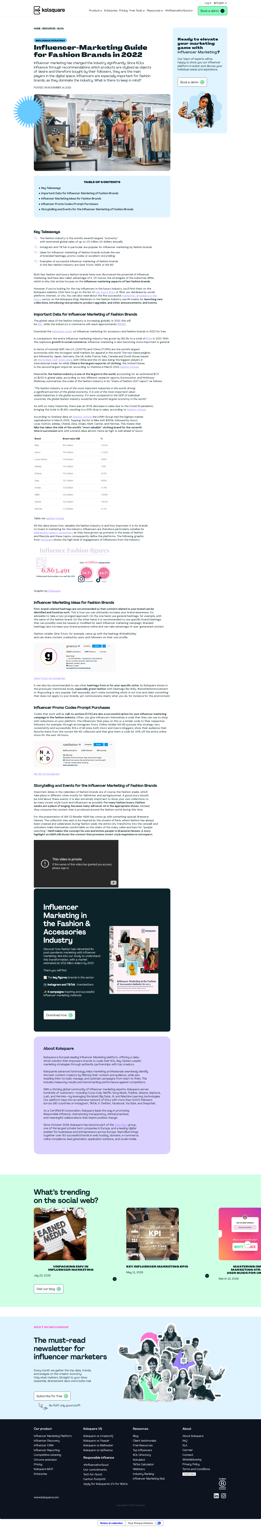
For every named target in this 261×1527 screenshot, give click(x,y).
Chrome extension (45, 1460)
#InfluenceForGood (95, 1465)
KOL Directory (142, 1455)
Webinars (139, 1469)
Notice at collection (111, 1523)
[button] (220, 3)
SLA (184, 1445)
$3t (40, 324)
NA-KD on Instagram (47, 774)
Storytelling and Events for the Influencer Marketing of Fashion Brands (87, 209)
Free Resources (143, 1445)
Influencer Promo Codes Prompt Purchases (69, 204)
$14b (149, 338)
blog (60, 29)
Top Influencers (142, 1450)
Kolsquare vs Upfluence (98, 1450)
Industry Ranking (143, 1474)
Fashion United (129, 367)
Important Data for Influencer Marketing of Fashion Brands (79, 193)
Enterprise (40, 1474)
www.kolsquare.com (46, 1497)
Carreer (187, 1450)
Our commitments (95, 1470)
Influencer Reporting (47, 1450)
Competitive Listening (47, 1455)
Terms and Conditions (196, 1469)
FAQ (184, 1440)
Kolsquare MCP (43, 1469)
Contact (187, 1455)
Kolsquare (47, 539)
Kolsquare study (62, 331)
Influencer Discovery (47, 1441)
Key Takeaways (51, 188)
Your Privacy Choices (140, 1523)
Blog (136, 1436)
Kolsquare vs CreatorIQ (98, 1436)
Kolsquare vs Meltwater (98, 1445)
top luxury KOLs (105, 292)
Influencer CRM (43, 1445)
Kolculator (139, 1460)
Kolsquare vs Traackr (96, 1441)
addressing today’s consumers (53, 532)
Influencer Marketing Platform (53, 1436)
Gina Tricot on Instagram (49, 678)
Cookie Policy (189, 1474)
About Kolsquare (192, 1436)
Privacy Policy (191, 1464)
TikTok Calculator (143, 1464)
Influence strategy (50, 40)
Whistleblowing (191, 1459)
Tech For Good (92, 1474)
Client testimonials (144, 1441)
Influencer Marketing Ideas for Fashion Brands (71, 198)
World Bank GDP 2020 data (55, 360)
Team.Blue (121, 1125)
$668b (122, 324)
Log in (208, 3)
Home (37, 29)
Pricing (38, 1464)
